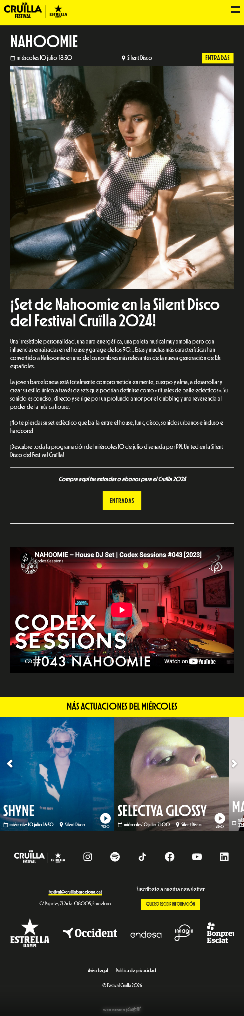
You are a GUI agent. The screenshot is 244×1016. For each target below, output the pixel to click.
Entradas (217, 58)
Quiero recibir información (170, 904)
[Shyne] (57, 773)
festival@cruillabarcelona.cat (75, 892)
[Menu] (235, 10)
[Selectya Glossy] (171, 773)
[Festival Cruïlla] (35, 9)
